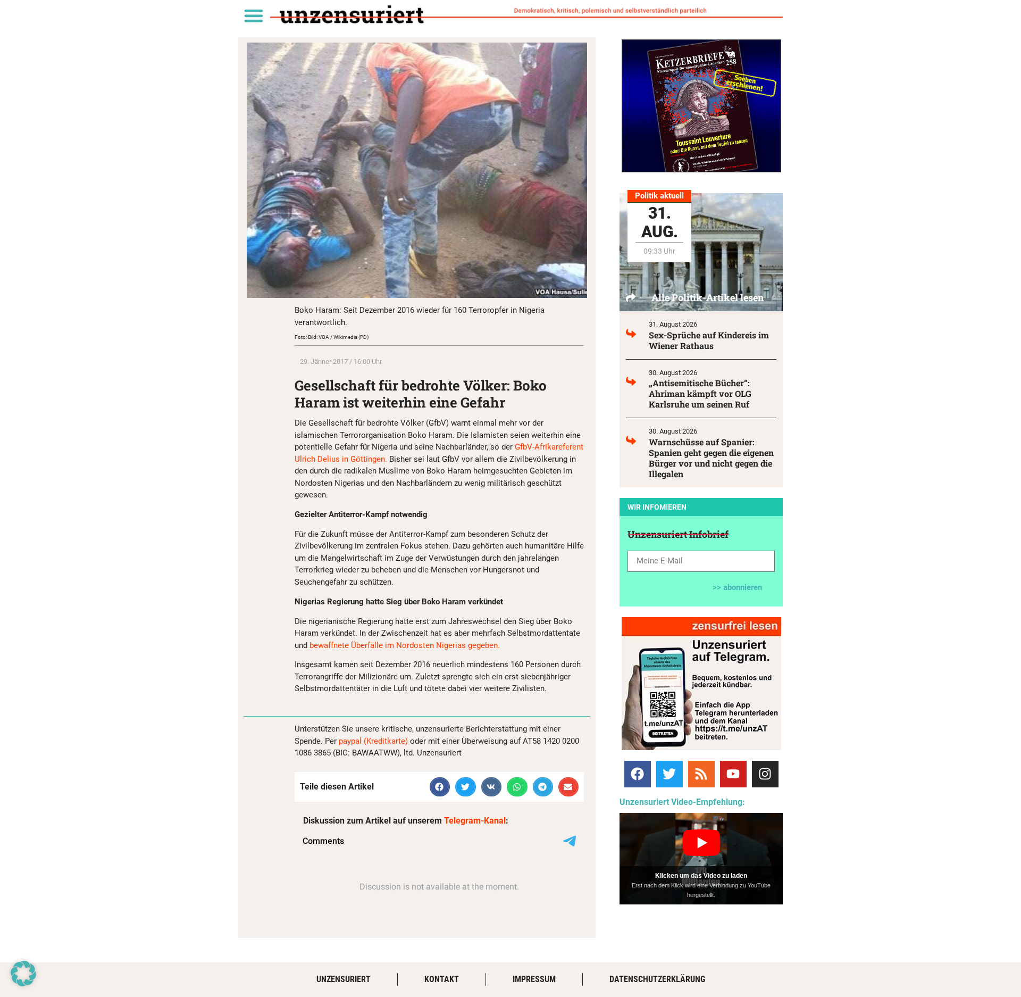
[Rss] (701, 774)
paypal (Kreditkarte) (373, 741)
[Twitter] (669, 774)
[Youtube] (733, 774)
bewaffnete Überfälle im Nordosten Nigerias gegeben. (404, 645)
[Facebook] (637, 774)
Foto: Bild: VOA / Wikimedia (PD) (332, 337)
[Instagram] (765, 774)
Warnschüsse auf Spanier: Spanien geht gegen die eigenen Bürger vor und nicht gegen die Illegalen (711, 457)
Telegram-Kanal (475, 821)
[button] (253, 15)
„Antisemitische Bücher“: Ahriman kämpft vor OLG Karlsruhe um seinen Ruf (700, 393)
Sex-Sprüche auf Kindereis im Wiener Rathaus (709, 340)
